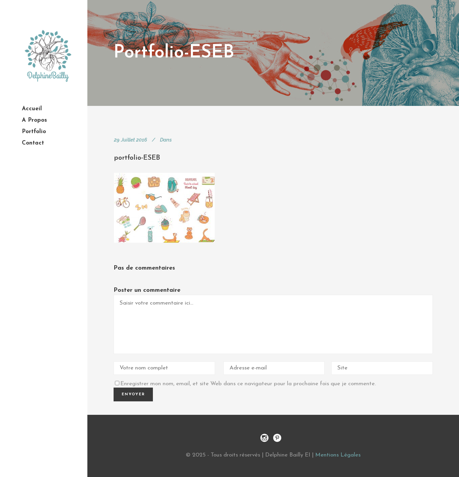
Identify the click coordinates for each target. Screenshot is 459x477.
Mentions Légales (338, 455)
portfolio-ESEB (137, 158)
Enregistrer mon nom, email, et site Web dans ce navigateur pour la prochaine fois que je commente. (248, 384)
